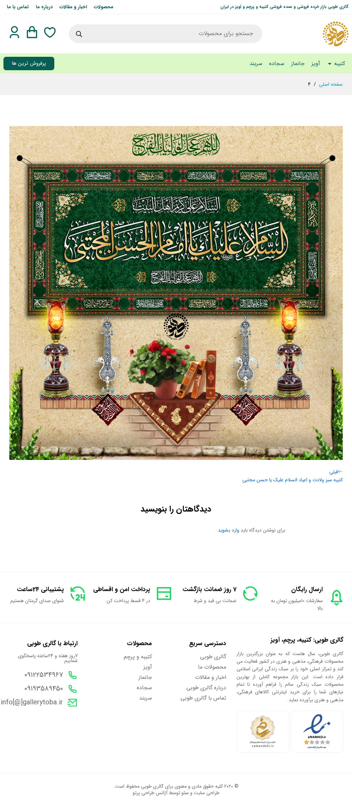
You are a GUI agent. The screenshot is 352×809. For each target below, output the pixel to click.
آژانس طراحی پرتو (150, 793)
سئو (185, 793)
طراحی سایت (206, 793)
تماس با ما (18, 6)
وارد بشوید (228, 530)
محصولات (103, 6)
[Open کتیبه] (329, 64)
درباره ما (44, 6)
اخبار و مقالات (73, 6)
